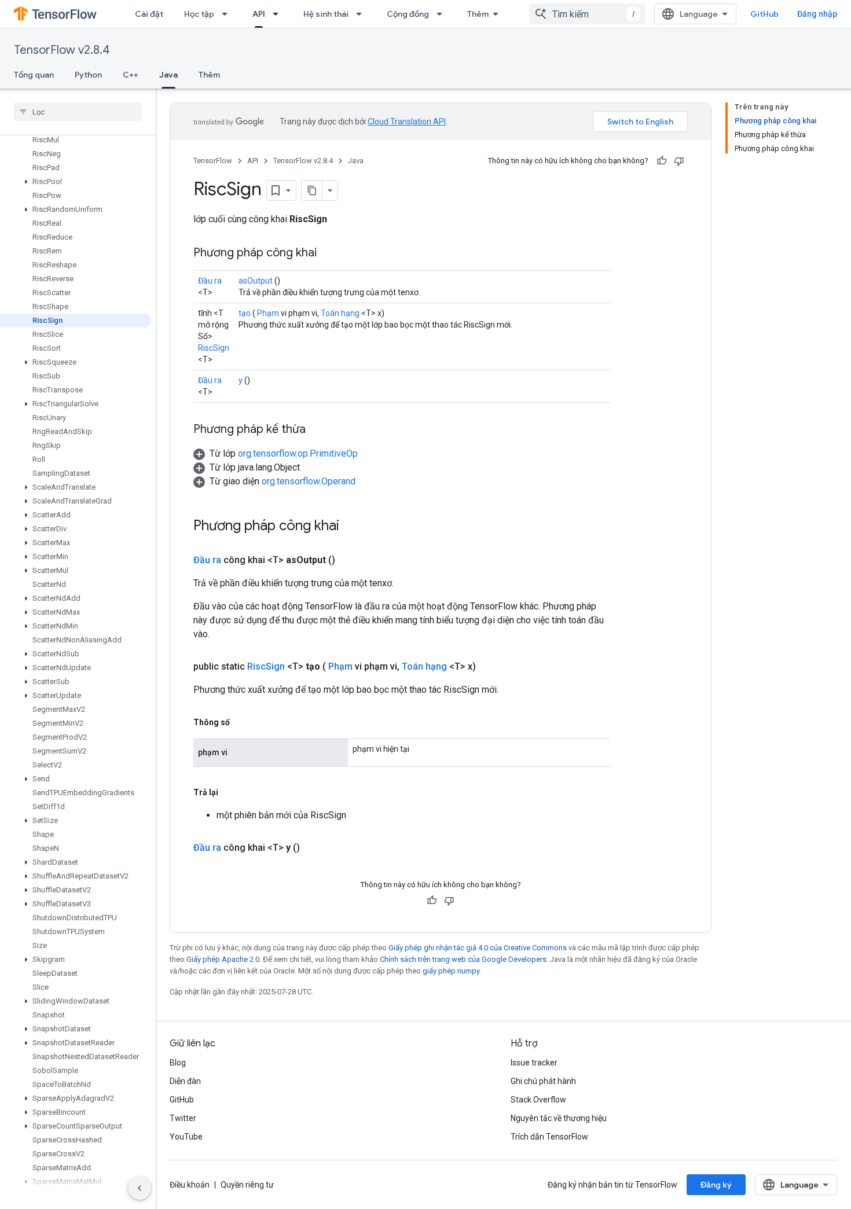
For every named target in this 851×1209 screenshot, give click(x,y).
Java (168, 74)
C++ (130, 74)
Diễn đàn (185, 1081)
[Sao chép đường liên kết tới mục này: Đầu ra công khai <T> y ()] (313, 848)
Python (88, 74)
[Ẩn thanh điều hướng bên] (139, 1188)
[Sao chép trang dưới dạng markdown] (312, 190)
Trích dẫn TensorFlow (549, 1136)
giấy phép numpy (451, 971)
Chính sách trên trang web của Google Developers (463, 959)
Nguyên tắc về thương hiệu (559, 1118)
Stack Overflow (538, 1099)
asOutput (256, 280)
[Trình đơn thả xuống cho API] (279, 14)
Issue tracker (534, 1062)
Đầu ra (210, 280)
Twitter (183, 1118)
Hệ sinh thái (326, 14)
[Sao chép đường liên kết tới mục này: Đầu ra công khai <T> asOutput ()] (349, 560)
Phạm (268, 313)
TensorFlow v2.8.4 (61, 50)
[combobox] (587, 13)
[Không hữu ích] (679, 161)
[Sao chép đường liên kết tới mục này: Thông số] (241, 722)
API (258, 14)
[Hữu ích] (661, 161)
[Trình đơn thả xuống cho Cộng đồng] (443, 14)
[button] (75, 182)
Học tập (199, 14)
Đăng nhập (817, 14)
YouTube (186, 1136)
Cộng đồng (408, 14)
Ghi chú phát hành (543, 1081)
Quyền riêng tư (247, 1184)
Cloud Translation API (407, 121)
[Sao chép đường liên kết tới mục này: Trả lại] (229, 792)
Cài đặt (149, 14)
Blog (178, 1062)
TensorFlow (212, 160)
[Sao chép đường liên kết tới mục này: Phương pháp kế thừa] (317, 430)
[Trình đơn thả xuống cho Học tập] (228, 14)
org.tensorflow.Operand (308, 481)
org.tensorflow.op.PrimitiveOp (298, 453)
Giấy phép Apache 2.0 (222, 959)
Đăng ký (716, 1184)
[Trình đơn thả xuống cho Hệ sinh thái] (362, 14)
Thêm (478, 14)
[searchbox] (78, 111)
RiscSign (213, 347)
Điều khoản (190, 1184)
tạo (245, 313)
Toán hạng (340, 313)
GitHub (764, 14)
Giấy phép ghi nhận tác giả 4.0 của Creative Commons (477, 947)
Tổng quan (34, 74)
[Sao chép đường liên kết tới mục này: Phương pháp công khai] (328, 253)
